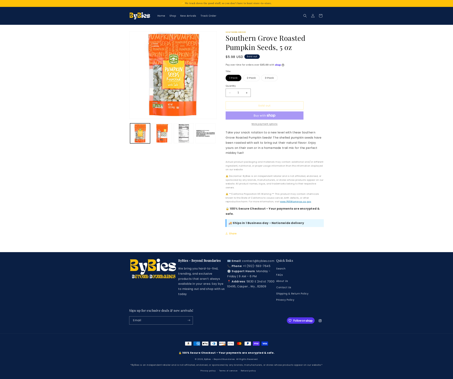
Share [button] (233, 233)
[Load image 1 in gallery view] (140, 133)
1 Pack (235, 78)
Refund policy (248, 370)
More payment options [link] (265, 123)
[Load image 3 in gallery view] (184, 133)
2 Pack (253, 78)
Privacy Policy (285, 300)
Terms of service (228, 370)
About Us (282, 281)
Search (281, 269)
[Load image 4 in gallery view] (206, 133)
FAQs (279, 275)
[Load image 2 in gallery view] (162, 133)
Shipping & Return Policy (292, 294)
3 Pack (271, 78)
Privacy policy (208, 370)
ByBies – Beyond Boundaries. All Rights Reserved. (231, 359)
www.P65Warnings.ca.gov (295, 201)
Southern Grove (236, 32)
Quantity (231, 86)
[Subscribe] (189, 320)
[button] (305, 16)
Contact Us (283, 287)
